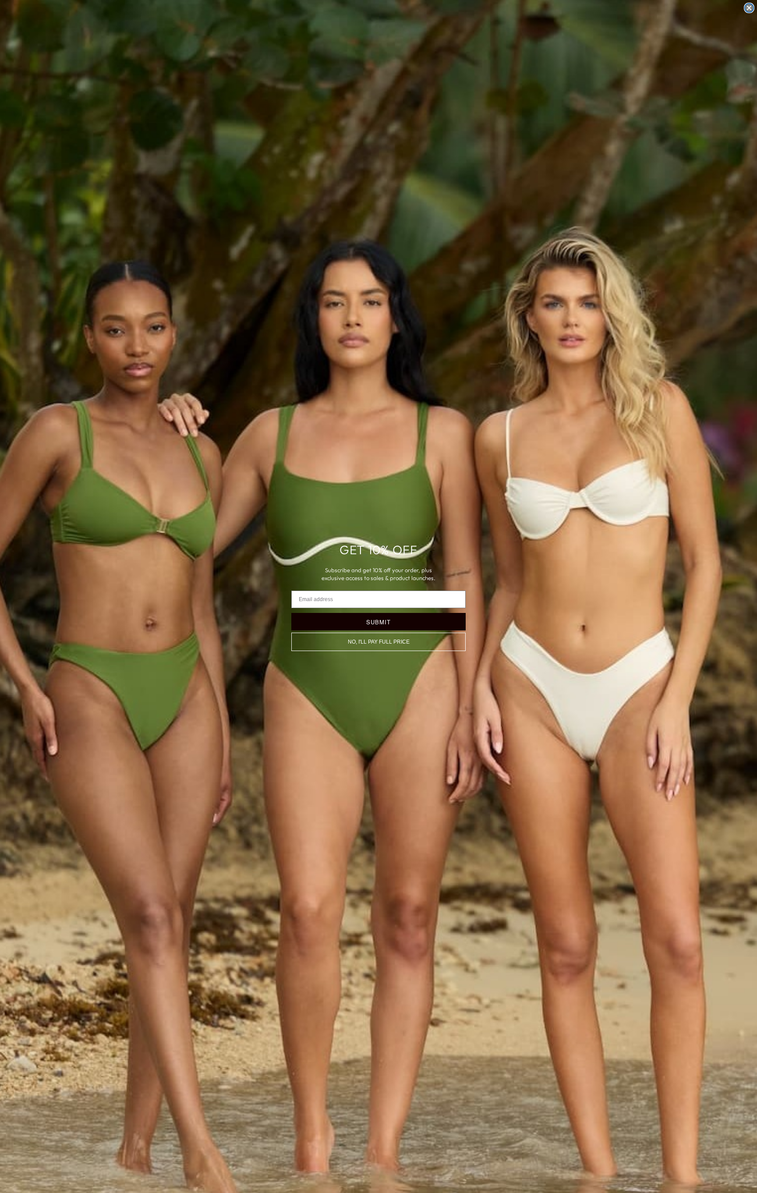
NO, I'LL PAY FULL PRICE (379, 642)
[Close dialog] (749, 8)
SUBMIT (378, 622)
